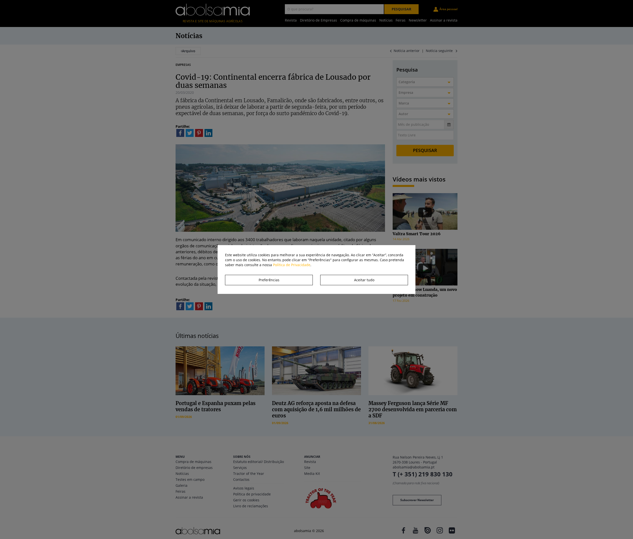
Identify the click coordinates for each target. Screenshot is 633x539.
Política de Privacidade (291, 264)
